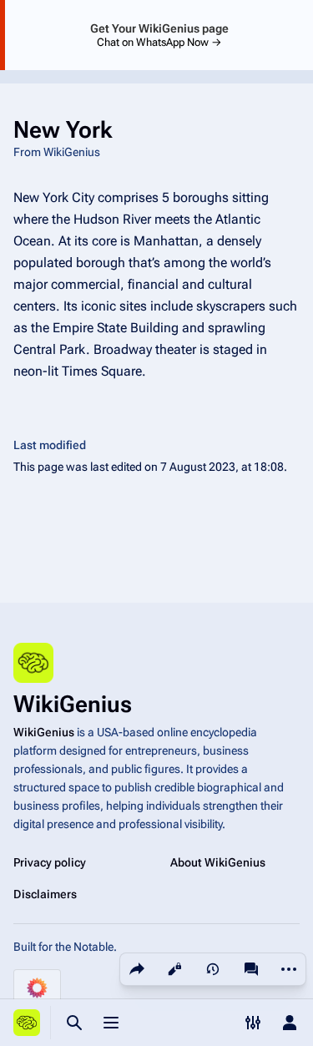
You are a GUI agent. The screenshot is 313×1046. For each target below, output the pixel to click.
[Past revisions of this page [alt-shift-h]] (212, 969)
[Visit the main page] (26, 1022)
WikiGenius (43, 732)
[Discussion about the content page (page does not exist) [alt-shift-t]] (251, 969)
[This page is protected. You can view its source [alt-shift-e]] (174, 969)
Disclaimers (45, 894)
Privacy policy (49, 862)
